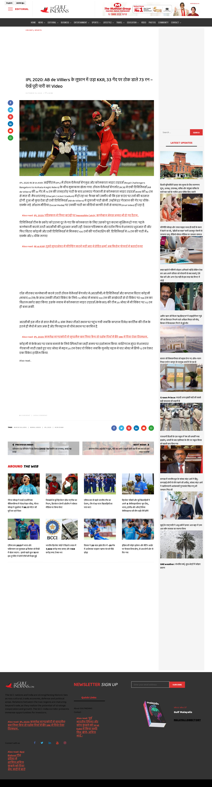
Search (196, 132)
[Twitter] (42, 743)
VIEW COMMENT (40, 415)
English (9, 3)
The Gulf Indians (20, 783)
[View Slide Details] (151, 9)
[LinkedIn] (50, 743)
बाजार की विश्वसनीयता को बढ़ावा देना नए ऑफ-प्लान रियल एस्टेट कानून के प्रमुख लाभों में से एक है (180, 360)
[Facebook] (34, 743)
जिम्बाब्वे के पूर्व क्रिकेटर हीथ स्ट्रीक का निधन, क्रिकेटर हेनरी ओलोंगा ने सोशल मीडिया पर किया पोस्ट (61, 503)
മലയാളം (20, 3)
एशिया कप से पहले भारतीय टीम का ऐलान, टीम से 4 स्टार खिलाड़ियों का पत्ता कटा (98, 503)
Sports (38, 30)
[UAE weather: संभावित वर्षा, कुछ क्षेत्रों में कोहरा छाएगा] (181, 544)
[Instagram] (65, 743)
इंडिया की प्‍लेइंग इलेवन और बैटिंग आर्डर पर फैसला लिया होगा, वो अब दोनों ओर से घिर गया (137, 549)
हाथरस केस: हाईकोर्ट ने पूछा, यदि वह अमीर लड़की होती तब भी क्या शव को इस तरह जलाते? (119, 450)
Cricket (29, 30)
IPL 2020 (47, 427)
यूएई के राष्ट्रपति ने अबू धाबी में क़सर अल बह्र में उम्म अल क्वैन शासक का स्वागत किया (181, 526)
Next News (139, 444)
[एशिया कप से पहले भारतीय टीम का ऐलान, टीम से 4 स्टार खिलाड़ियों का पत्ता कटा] (100, 483)
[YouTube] (57, 743)
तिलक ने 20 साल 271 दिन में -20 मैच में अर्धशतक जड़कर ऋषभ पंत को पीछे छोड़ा (99, 549)
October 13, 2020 (34, 93)
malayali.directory (187, 720)
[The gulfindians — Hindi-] (55, 9)
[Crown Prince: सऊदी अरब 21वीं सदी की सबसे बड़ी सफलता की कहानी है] (181, 378)
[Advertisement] (90, 53)
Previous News (24, 444)
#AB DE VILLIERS (20, 427)
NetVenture (201, 783)
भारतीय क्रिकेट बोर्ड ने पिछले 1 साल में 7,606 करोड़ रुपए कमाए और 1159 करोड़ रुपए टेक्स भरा (61, 549)
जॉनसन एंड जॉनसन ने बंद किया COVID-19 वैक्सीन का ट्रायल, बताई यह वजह (41, 450)
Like (50, 93)
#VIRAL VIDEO (35, 427)
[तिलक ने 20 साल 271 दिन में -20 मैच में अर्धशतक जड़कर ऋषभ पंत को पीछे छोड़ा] (100, 529)
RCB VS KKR (59, 427)
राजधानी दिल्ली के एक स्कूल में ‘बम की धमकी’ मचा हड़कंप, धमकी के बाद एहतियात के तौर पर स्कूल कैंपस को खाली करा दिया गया (181, 440)
